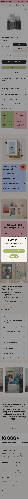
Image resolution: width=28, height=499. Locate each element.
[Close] (25, 238)
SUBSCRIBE (14, 256)
